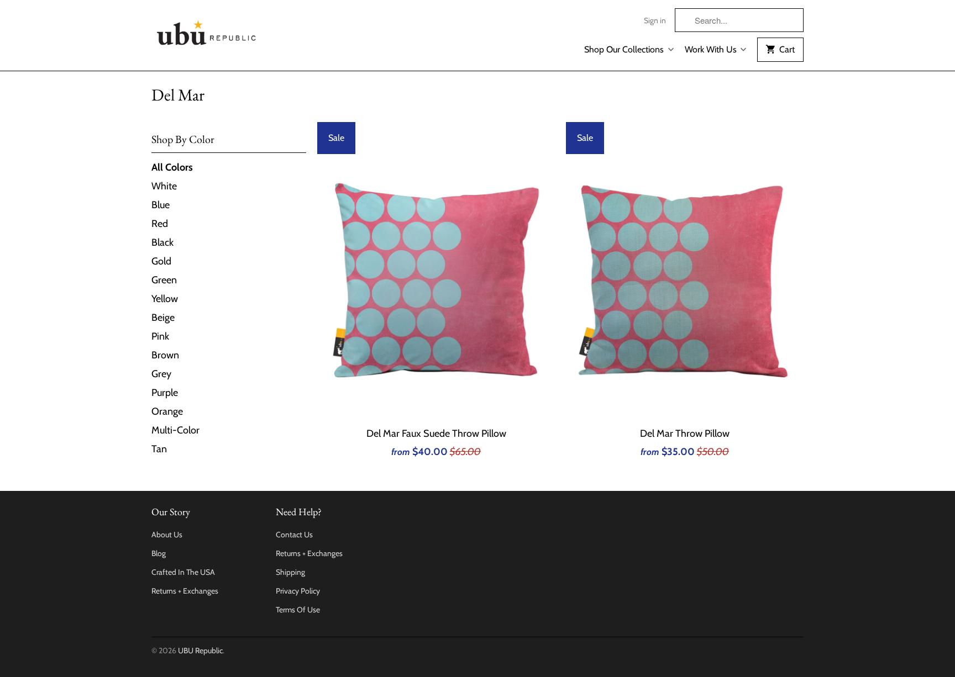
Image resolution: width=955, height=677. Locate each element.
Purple (164, 393)
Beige (163, 317)
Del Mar (177, 94)
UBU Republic (200, 650)
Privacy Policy (298, 591)
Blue (160, 205)
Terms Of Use (298, 610)
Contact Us (294, 535)
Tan (159, 449)
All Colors (172, 167)
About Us (166, 535)
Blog (158, 553)
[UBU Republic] (206, 30)
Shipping (290, 572)
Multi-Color (175, 430)
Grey (161, 374)
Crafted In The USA (183, 572)
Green (164, 280)
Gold (161, 261)
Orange (167, 411)
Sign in (655, 20)
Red (159, 224)
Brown (165, 355)
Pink (160, 336)
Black (162, 242)
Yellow (164, 299)
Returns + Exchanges (184, 591)
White (164, 186)
